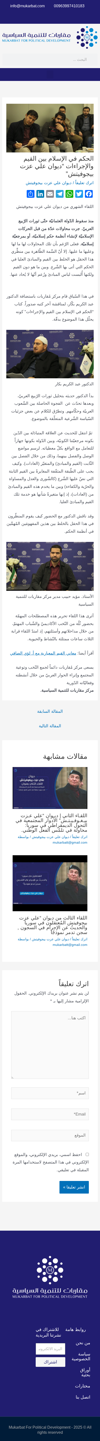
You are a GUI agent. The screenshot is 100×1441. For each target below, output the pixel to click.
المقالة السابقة (50, 711)
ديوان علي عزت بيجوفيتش (49, 183)
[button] (50, 75)
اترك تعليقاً (84, 183)
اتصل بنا (83, 1397)
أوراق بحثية (85, 1372)
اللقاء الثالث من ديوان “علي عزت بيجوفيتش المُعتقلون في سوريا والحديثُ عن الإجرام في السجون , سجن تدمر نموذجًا (52, 925)
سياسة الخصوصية (81, 1356)
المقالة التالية (50, 726)
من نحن (83, 1342)
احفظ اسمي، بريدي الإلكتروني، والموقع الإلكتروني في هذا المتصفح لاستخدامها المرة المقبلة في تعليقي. (51, 1162)
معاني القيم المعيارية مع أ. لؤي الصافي (43, 653)
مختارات (82, 1386)
